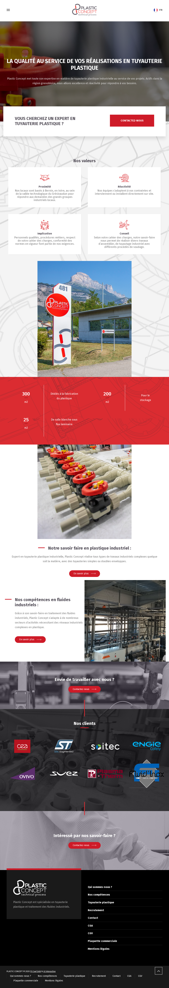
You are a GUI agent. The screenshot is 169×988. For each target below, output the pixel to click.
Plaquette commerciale (102, 941)
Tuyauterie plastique (101, 902)
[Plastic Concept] (84, 10)
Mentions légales (98, 948)
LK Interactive (49, 971)
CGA (90, 925)
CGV (90, 933)
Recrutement (96, 910)
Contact (93, 917)
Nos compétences (99, 894)
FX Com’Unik (35, 971)
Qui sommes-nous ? (100, 887)
